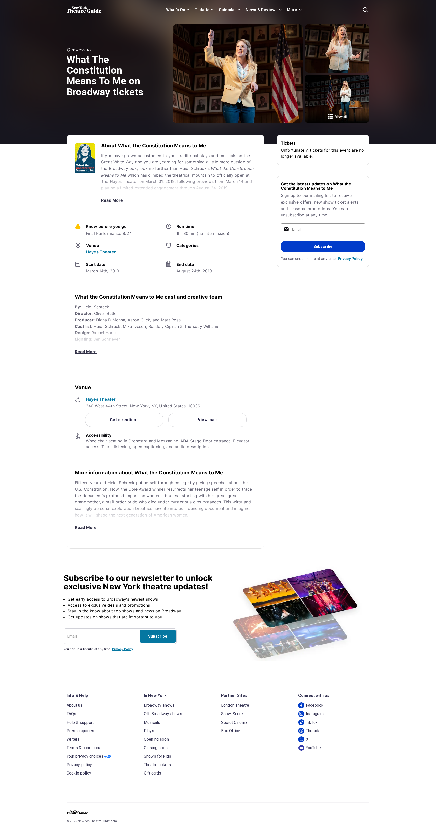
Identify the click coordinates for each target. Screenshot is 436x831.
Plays (149, 730)
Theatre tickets (157, 764)
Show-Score (232, 713)
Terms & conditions (84, 747)
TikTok (312, 722)
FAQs (71, 713)
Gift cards (152, 773)
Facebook (314, 705)
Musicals (152, 722)
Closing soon (156, 747)
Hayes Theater (101, 251)
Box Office (230, 730)
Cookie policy (79, 773)
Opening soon (156, 739)
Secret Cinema (234, 722)
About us (75, 705)
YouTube (313, 747)
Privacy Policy (350, 258)
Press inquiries (80, 730)
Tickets (202, 9)
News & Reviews (262, 9)
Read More (112, 200)
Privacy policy (79, 764)
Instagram (315, 713)
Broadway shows (159, 705)
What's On (175, 9)
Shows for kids (157, 756)
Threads (313, 730)
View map (207, 419)
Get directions (124, 419)
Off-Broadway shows (163, 713)
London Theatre (235, 705)
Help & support (80, 722)
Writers (73, 739)
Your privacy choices (85, 756)
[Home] (84, 10)
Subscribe (323, 246)
